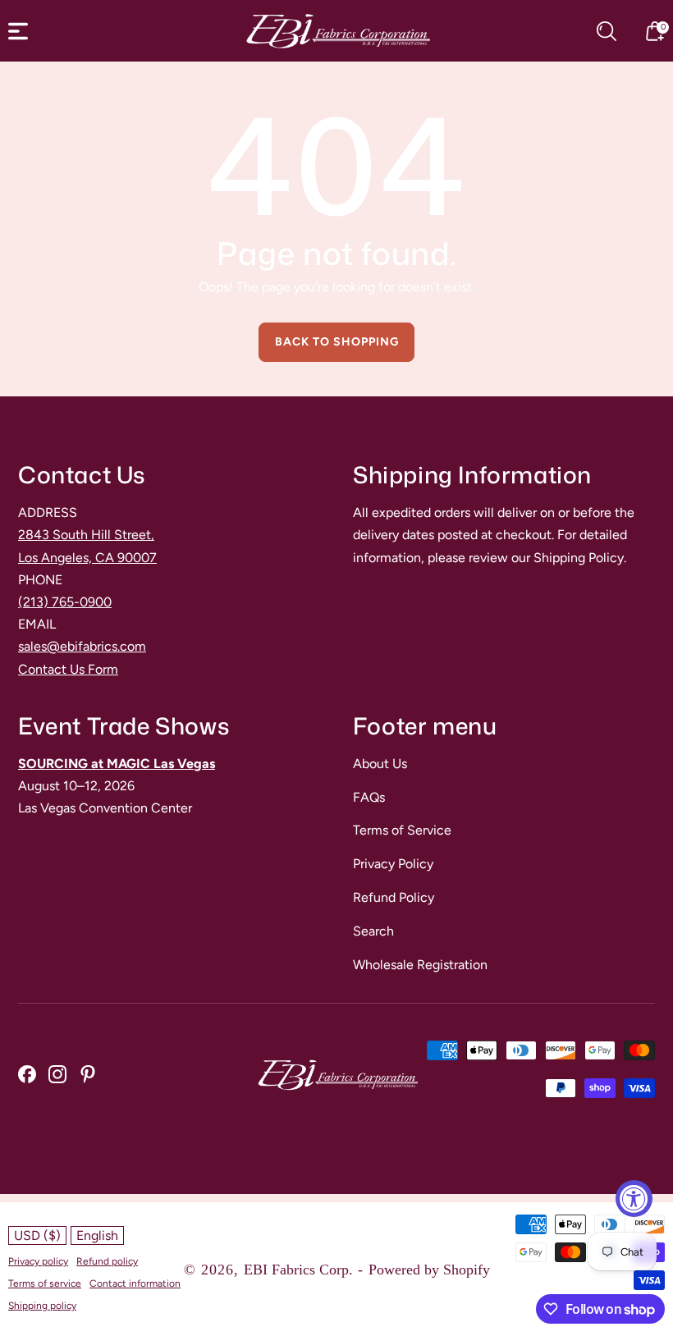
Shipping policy (42, 1305)
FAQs (369, 797)
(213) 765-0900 (65, 602)
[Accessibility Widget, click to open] (634, 1198)
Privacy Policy (393, 864)
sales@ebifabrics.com (82, 646)
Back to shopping (337, 342)
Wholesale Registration (420, 964)
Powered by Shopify (429, 1269)
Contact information (135, 1283)
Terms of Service (402, 830)
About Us (380, 763)
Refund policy (107, 1261)
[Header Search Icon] (606, 31)
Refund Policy (393, 897)
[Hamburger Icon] (18, 31)
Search (373, 931)
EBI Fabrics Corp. (298, 1269)
